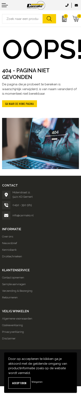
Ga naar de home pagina (19, 103)
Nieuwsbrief (9, 243)
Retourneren (10, 297)
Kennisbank (9, 249)
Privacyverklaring (13, 331)
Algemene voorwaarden (17, 318)
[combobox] (22, 18)
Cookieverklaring (12, 325)
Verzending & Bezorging (17, 290)
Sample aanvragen (14, 284)
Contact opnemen (13, 277)
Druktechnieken (12, 256)
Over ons (7, 236)
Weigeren (37, 381)
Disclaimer (9, 338)
